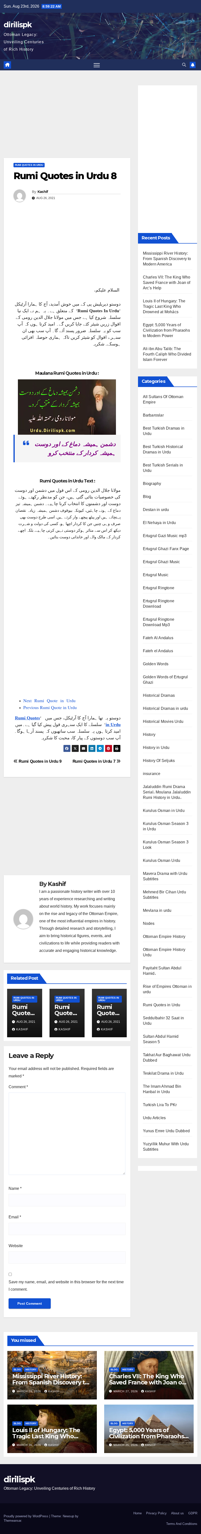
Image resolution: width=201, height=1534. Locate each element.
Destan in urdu (156, 510)
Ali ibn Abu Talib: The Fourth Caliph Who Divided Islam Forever (167, 354)
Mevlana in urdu (157, 910)
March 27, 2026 (126, 1391)
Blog (147, 497)
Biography (152, 483)
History (149, 734)
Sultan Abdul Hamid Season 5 (161, 1039)
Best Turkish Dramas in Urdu (163, 431)
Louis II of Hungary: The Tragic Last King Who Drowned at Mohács (164, 306)
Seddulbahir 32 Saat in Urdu (163, 1020)
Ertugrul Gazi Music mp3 (165, 536)
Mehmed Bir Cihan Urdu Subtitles (164, 894)
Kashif (43, 191)
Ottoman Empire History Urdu (164, 952)
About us (177, 1513)
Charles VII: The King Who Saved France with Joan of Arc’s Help (166, 282)
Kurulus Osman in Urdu (164, 810)
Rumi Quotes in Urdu (29, 165)
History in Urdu (156, 747)
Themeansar (12, 1520)
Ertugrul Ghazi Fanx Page (166, 549)
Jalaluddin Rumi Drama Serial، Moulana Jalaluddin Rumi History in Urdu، (167, 792)
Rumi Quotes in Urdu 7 (94, 761)
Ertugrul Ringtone (158, 588)
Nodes (149, 923)
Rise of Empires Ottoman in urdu (167, 989)
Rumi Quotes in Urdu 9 (40, 761)
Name (15, 1188)
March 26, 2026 (29, 1444)
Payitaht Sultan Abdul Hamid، (162, 971)
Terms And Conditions (181, 1524)
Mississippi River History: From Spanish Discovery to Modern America (167, 258)
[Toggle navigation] (97, 65)
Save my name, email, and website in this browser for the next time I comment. (66, 1285)
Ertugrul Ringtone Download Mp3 (158, 622)
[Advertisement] (67, 121)
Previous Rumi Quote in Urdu (50, 707)
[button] (184, 65)
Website (16, 1246)
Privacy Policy (156, 1513)
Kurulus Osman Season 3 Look (165, 845)
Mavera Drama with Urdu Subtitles (165, 876)
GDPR (192, 1513)
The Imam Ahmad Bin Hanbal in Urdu (162, 1089)
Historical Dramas (159, 695)
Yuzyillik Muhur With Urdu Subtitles (166, 1146)
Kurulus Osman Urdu (161, 860)
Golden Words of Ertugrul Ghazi (165, 679)
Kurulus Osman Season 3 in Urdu (165, 826)
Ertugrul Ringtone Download (158, 603)
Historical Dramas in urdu (165, 708)
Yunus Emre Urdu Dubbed (166, 1131)
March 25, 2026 (126, 1444)
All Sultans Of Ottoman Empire (163, 399)
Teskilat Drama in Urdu (163, 1073)
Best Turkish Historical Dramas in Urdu (163, 449)
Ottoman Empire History (164, 936)
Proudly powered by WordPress (26, 1516)
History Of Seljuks (159, 761)
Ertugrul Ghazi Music (161, 562)
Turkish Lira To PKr (160, 1105)
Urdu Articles (154, 1118)
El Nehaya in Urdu (159, 523)
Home (137, 1513)
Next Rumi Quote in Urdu (49, 700)
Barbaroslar (153, 415)
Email (15, 1217)
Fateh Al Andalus (158, 638)
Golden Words (155, 664)
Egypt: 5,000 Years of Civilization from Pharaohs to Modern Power (166, 330)
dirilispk (18, 24)
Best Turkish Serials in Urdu (163, 468)
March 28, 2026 (29, 1391)
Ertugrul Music (156, 575)
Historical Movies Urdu (163, 721)
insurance (152, 774)
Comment (18, 1087)
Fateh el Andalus (158, 651)
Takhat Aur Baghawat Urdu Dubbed (167, 1057)
